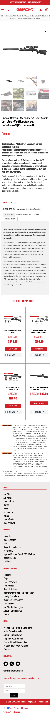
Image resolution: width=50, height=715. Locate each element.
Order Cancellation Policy (14, 631)
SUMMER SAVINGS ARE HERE (18, 2)
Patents (6, 649)
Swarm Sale (37, 209)
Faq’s (5, 578)
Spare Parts (8, 519)
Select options (39, 403)
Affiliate (6, 561)
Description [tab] (9, 215)
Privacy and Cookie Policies (15, 645)
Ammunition (8, 501)
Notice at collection (11, 712)
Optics (6, 504)
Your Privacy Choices (18, 708)
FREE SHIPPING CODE (34, 2)
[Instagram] (12, 664)
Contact (6, 614)
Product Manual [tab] (10, 219)
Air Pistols (8, 497)
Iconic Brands (9, 557)
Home (1, 16)
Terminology (8, 603)
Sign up (14, 695)
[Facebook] (5, 664)
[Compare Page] (18, 355)
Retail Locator (9, 539)
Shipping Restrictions (13, 638)
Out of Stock (39, 349)
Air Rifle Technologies (13, 607)
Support (7, 574)
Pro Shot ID (8, 550)
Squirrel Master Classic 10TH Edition (19, 554)
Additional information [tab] (23, 215)
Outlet (31, 209)
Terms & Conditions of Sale (15, 642)
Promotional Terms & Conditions (17, 627)
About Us (7, 536)
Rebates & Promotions (13, 599)
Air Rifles (8, 16)
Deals (5, 508)
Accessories (8, 512)
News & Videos (10, 589)
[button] (2, 10)
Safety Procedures (11, 596)
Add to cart (13, 349)
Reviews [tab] (36, 215)
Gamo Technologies (12, 546)
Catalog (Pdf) (9, 522)
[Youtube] (18, 664)
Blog (5, 543)
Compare (11, 355)
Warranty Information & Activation (18, 592)
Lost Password (10, 581)
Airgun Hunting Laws (12, 610)
